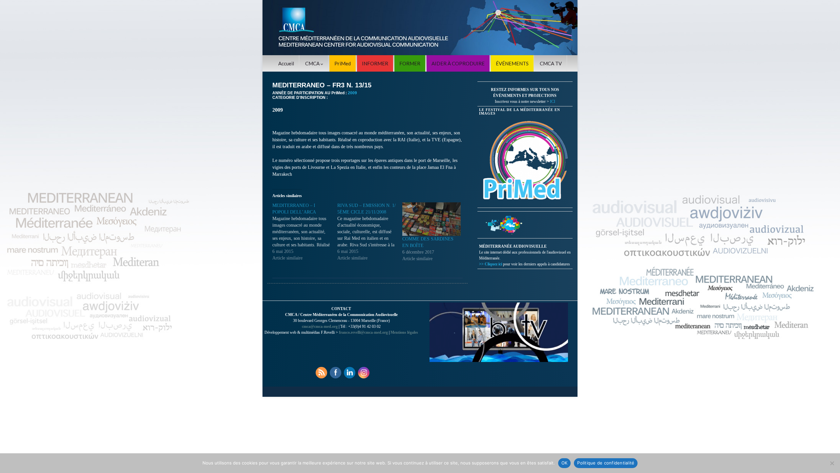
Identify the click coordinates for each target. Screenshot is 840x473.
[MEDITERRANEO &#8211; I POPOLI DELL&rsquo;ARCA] (304, 231)
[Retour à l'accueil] (420, 27)
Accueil (286, 63)
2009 (352, 93)
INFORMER (375, 63)
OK (564, 462)
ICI (552, 101)
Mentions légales (404, 332)
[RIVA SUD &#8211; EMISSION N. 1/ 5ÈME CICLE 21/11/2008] (369, 231)
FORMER (409, 63)
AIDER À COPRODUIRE (458, 63)
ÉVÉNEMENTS (512, 63)
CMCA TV (551, 63)
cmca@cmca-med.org (320, 326)
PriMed (342, 63)
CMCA (313, 63)
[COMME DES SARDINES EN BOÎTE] (431, 219)
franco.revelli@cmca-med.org (363, 332)
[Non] (832, 463)
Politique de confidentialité (605, 462)
